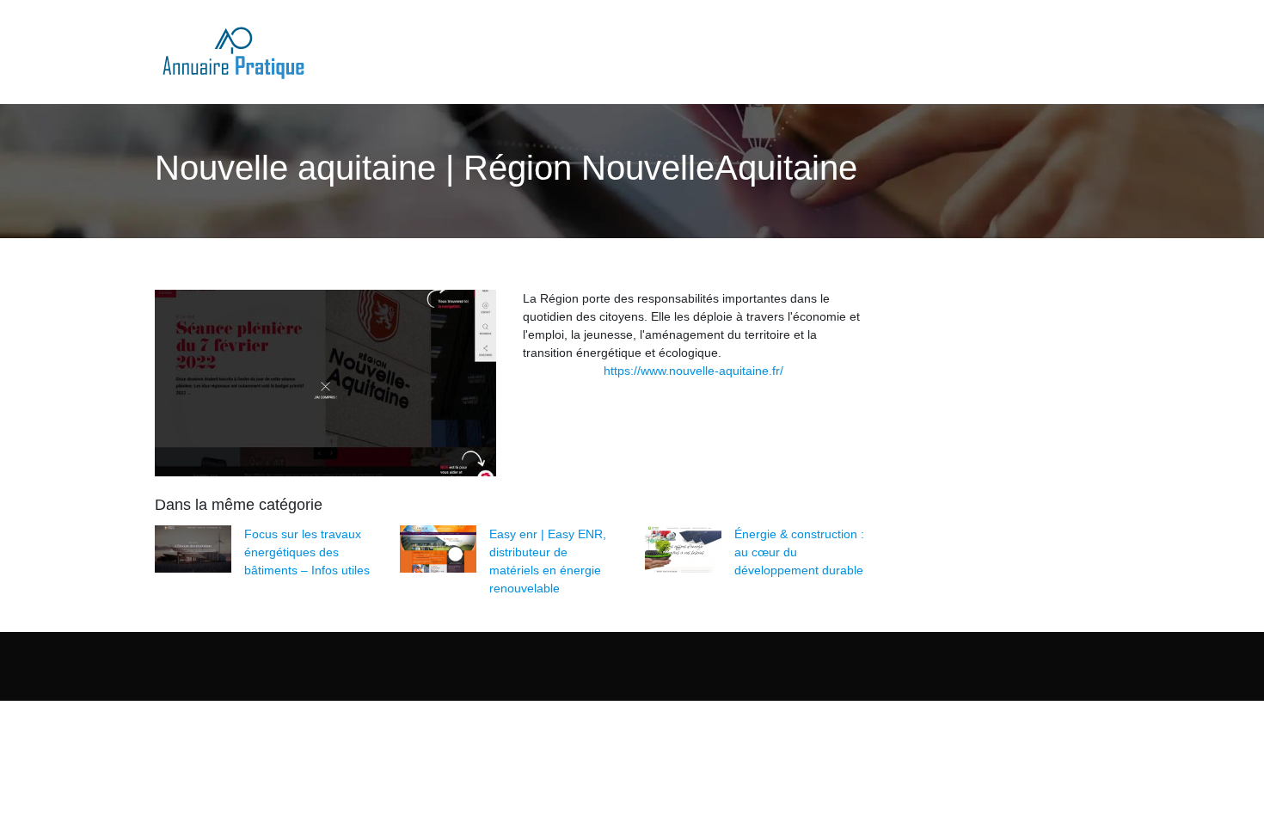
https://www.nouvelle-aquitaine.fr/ (693, 370)
